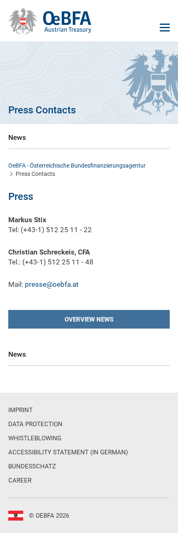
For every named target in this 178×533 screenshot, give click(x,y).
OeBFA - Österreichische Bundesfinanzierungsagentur (77, 165)
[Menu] (165, 27)
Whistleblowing (34, 438)
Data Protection (35, 424)
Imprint (20, 410)
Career (19, 480)
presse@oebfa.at (52, 284)
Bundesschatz (32, 466)
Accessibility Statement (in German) (68, 452)
